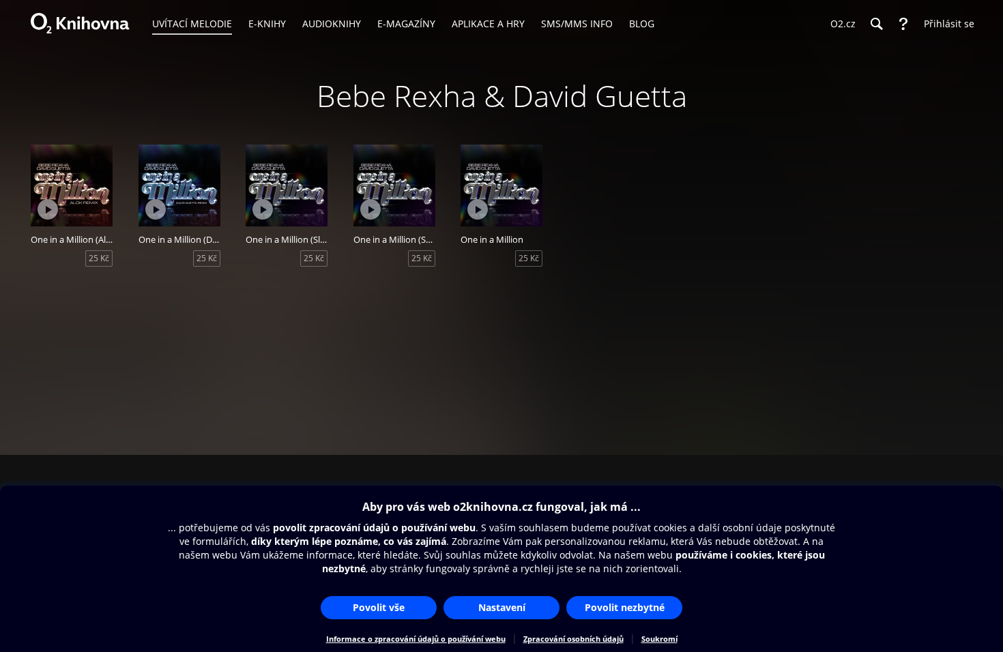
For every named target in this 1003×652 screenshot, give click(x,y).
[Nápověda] (903, 24)
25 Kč (99, 258)
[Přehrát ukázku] (48, 209)
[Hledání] (876, 24)
